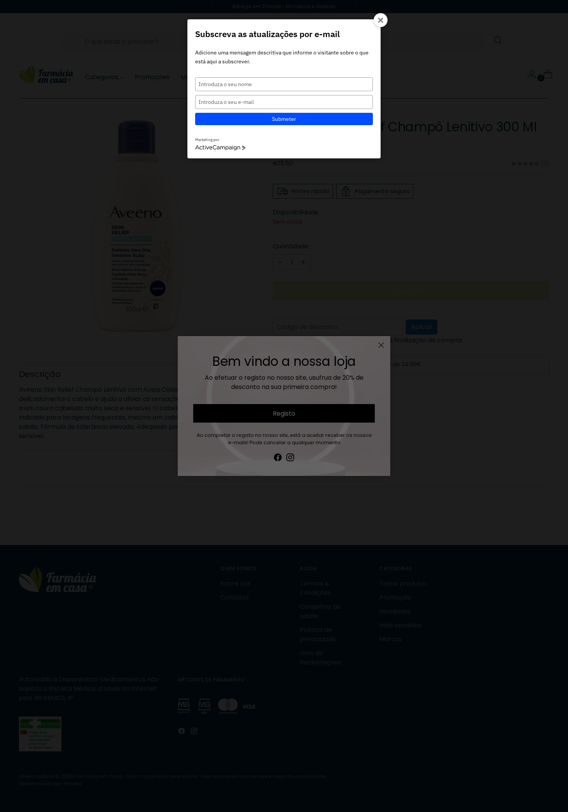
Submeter (284, 119)
